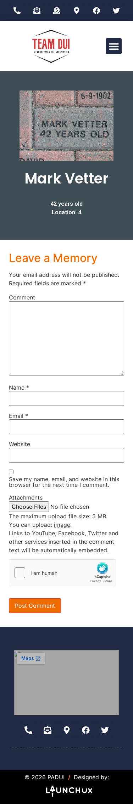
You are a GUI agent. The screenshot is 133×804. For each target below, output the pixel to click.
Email (18, 416)
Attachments (26, 497)
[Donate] (57, 11)
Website (19, 444)
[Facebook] (96, 11)
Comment (22, 297)
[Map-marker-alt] (77, 11)
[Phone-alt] (17, 11)
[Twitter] (116, 11)
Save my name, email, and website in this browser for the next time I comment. (64, 482)
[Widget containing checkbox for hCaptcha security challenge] (62, 572)
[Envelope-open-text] (37, 11)
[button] (114, 46)
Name (19, 387)
